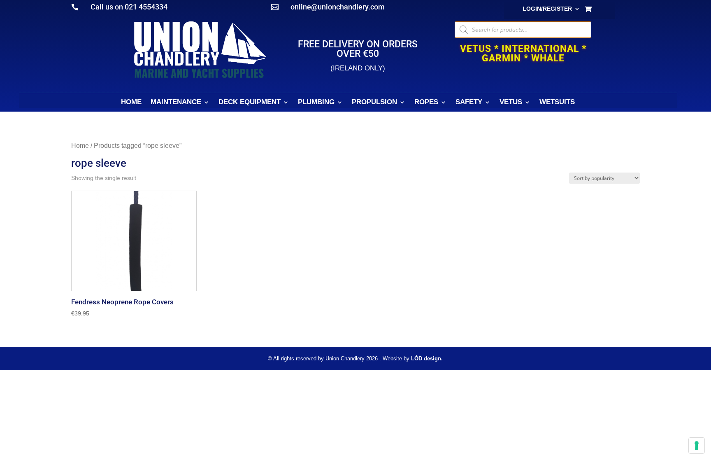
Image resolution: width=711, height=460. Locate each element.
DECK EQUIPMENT (249, 102)
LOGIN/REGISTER (547, 9)
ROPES (426, 102)
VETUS (511, 102)
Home (80, 145)
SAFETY (468, 102)
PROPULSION (374, 102)
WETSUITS (557, 102)
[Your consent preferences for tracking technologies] (696, 445)
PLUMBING (316, 102)
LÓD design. (427, 358)
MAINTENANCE (176, 102)
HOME (131, 102)
